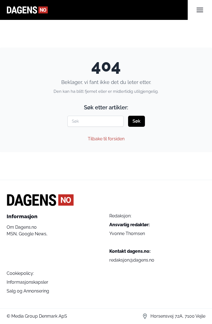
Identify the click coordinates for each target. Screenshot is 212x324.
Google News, (33, 233)
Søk (136, 121)
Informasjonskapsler (27, 282)
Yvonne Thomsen (127, 233)
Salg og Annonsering (28, 291)
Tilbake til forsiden (106, 138)
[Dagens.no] (97, 10)
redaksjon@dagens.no (131, 260)
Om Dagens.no (22, 227)
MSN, (13, 233)
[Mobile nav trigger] (199, 9)
